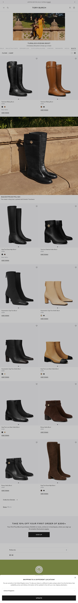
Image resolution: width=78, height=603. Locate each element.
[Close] (75, 577)
